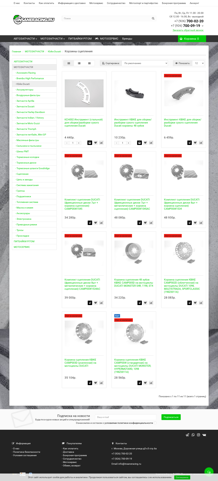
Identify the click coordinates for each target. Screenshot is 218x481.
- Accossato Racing (25, 72)
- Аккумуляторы (23, 89)
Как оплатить (46, 3)
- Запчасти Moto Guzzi (27, 123)
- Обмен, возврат (71, 465)
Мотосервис (96, 3)
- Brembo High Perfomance (29, 78)
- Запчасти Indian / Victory (29, 117)
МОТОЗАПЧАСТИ (52, 38)
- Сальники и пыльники (27, 145)
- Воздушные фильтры (27, 95)
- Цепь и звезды (23, 179)
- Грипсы (19, 190)
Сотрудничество (116, 3)
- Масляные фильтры (26, 140)
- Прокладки (21, 235)
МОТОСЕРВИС (108, 38)
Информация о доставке (71, 3)
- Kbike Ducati (22, 84)
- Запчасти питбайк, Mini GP (30, 134)
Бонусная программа (174, 3)
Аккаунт (194, 3)
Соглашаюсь (182, 477)
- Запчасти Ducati (24, 106)
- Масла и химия (23, 207)
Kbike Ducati (54, 51)
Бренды (127, 38)
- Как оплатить (70, 448)
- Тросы (19, 230)
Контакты (29, 3)
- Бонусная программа (74, 455)
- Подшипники (22, 196)
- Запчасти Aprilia (24, 100)
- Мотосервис (69, 462)
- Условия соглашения (24, 455)
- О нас (15, 448)
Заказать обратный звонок (188, 30)
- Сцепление (21, 174)
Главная (16, 51)
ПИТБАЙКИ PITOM (80, 38)
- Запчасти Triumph (25, 129)
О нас (17, 3)
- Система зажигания (26, 185)
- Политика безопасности (26, 452)
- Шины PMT (21, 151)
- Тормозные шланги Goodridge (32, 168)
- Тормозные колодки (26, 157)
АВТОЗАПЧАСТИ (24, 38)
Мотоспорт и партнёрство (143, 3)
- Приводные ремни (25, 224)
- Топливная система (26, 202)
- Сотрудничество (71, 458)
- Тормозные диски (25, 162)
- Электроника (22, 219)
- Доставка (68, 452)
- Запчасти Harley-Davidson (29, 112)
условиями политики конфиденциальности (129, 423)
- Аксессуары (22, 213)
